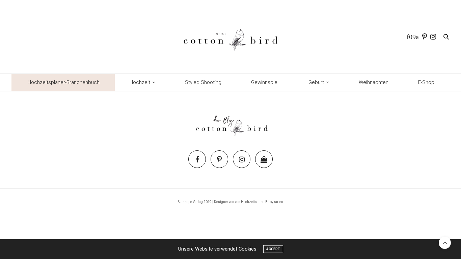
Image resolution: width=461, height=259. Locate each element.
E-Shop (426, 82)
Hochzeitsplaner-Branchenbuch (64, 82)
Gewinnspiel (264, 82)
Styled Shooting (203, 82)
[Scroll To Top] (445, 243)
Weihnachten (373, 82)
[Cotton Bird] (230, 36)
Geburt (316, 82)
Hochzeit (140, 82)
